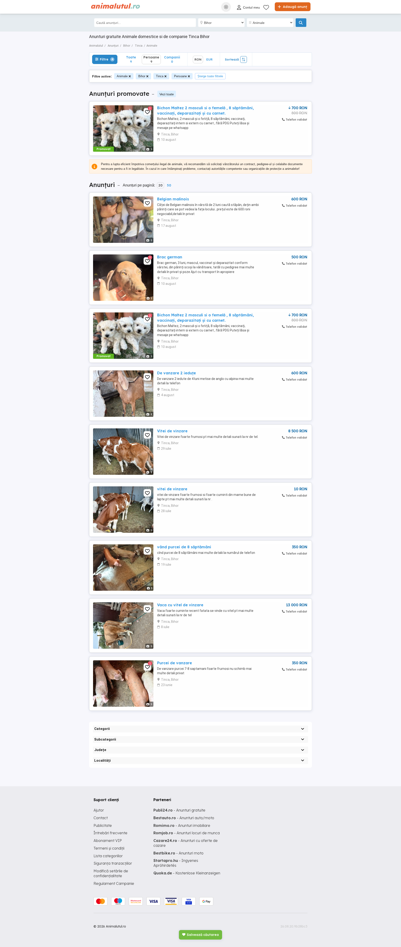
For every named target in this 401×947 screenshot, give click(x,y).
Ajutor (99, 810)
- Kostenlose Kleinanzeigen (186, 873)
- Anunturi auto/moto (183, 817)
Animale (122, 76)
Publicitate (103, 825)
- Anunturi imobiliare (181, 825)
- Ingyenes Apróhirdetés (175, 863)
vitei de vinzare (172, 489)
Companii (172, 59)
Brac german (169, 257)
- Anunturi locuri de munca (186, 833)
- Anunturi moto (178, 853)
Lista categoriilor (108, 856)
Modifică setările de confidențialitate (111, 873)
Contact (101, 817)
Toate (131, 59)
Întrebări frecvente (110, 833)
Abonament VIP (108, 840)
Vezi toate (166, 94)
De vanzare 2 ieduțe (176, 373)
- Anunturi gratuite (179, 810)
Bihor (141, 76)
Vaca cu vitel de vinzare (180, 605)
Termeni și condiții (109, 848)
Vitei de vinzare (172, 431)
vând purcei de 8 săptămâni (184, 547)
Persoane (180, 76)
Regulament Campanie (114, 883)
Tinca (159, 76)
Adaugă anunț (294, 7)
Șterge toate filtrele (210, 76)
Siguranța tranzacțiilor (113, 863)
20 (160, 185)
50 (169, 185)
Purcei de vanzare (174, 663)
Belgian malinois (173, 199)
